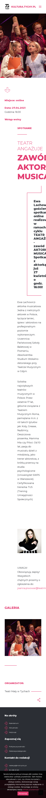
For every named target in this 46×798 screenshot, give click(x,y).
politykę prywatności (30, 789)
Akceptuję (23, 793)
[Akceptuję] (43, 784)
